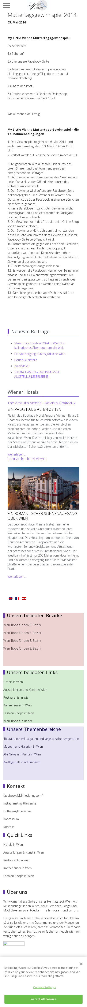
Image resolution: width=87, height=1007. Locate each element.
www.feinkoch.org (20, 78)
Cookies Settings (44, 987)
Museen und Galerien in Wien (23, 746)
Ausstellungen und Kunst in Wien (25, 690)
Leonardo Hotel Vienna (27, 458)
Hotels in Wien (13, 682)
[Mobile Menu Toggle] (6, 5)
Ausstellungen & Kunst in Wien (24, 852)
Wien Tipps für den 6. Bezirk (22, 625)
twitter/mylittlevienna (17, 811)
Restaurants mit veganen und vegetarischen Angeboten (41, 739)
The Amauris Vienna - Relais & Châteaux (41, 402)
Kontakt (8, 827)
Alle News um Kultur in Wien (22, 754)
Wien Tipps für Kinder (18, 721)
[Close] (81, 964)
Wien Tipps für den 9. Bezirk (22, 648)
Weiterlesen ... (17, 454)
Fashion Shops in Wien (18, 713)
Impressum (11, 819)
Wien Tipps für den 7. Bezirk (22, 633)
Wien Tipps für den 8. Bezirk (22, 641)
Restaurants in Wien (17, 697)
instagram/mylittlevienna (19, 803)
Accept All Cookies (43, 999)
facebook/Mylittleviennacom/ (23, 796)
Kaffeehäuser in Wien (17, 705)
